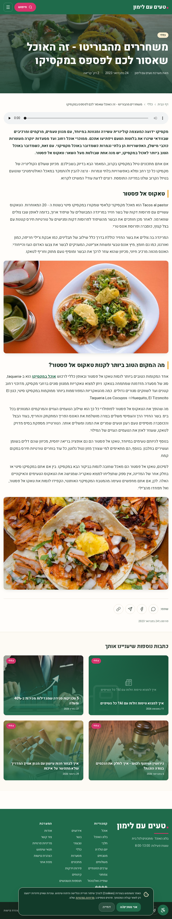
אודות (48, 830)
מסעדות (76, 855)
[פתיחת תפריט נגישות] (163, 910)
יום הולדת (101, 849)
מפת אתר (46, 862)
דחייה (107, 907)
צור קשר (46, 837)
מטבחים (103, 855)
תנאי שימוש (44, 849)
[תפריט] (8, 7)
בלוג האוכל (101, 837)
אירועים (77, 830)
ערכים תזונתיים (98, 868)
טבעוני (77, 843)
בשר (79, 837)
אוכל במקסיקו (44, 376)
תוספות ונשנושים (70, 880)
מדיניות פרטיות (42, 843)
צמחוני (103, 874)
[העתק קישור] (118, 609)
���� (101, 887)
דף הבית (163, 104)
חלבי (105, 843)
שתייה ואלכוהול (98, 880)
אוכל (104, 830)
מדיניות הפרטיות (85, 898)
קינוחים (77, 874)
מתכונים (76, 862)
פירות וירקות (73, 868)
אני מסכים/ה (128, 907)
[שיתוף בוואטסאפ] (153, 609)
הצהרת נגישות (43, 855)
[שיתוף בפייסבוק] (142, 609)
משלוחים (102, 862)
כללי (163, 35)
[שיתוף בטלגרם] (130, 609)
